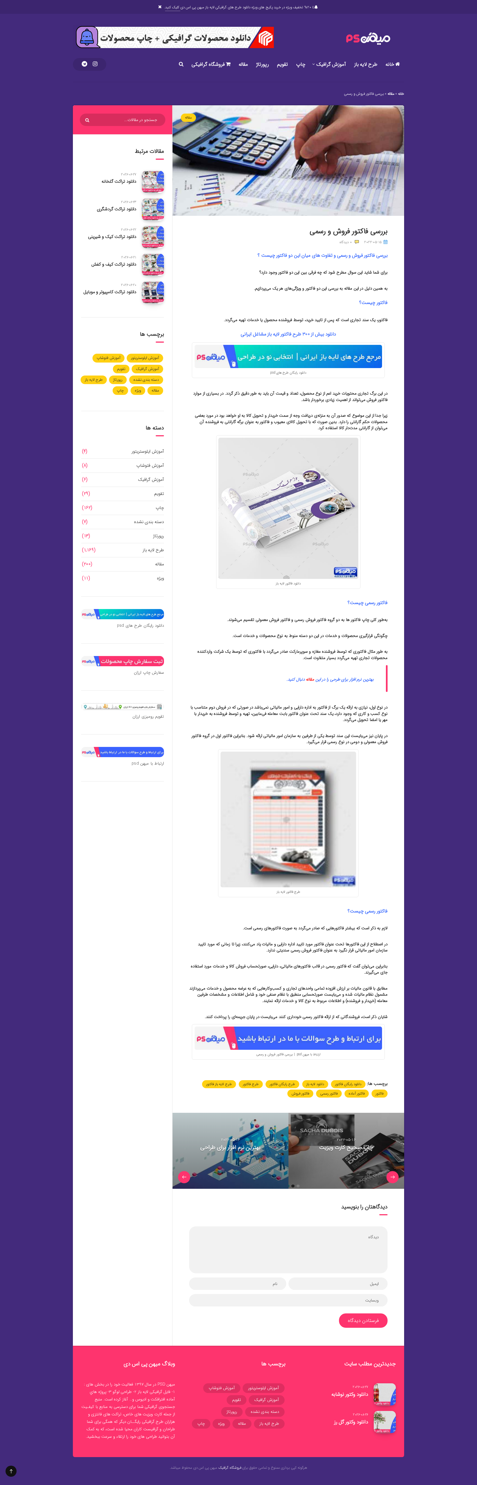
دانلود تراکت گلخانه (119, 181)
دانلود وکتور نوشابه (350, 1394)
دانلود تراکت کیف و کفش (113, 264)
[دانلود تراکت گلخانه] (153, 182)
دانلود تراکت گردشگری (116, 209)
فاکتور (379, 1093)
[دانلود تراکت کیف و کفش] (153, 265)
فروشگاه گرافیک (229, 1468)
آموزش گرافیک (331, 64)
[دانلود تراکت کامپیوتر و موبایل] (153, 292)
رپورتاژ (262, 64)
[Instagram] (95, 64)
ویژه (138, 390)
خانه (391, 64)
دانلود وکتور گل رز (351, 1422)
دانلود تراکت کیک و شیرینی (112, 236)
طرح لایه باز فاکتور (219, 1084)
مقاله (243, 64)
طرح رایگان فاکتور (282, 1084)
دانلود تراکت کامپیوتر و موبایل (109, 291)
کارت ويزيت (152, 1414)
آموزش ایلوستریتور (145, 358)
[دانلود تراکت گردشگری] (153, 209)
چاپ (300, 64)
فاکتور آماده (357, 1093)
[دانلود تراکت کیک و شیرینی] (153, 237)
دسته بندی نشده (146, 380)
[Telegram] (84, 64)
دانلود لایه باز (315, 1084)
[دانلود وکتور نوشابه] (385, 1394)
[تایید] (88, 120)
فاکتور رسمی (329, 1093)
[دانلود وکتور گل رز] (385, 1422)
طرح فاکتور (251, 1084)
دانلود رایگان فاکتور (348, 1084)
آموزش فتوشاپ (108, 358)
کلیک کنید (172, 7)
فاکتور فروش (300, 1093)
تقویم (282, 64)
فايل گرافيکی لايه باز (154, 1392)
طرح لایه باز (365, 64)
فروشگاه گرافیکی (209, 64)
